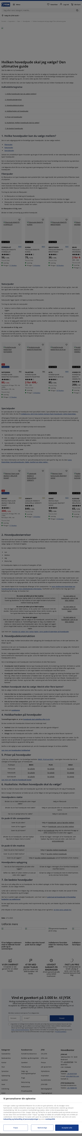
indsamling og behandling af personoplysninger (20, 1119)
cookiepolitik (50, 1119)
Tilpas (15, 1128)
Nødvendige (42, 1128)
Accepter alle (67, 1128)
